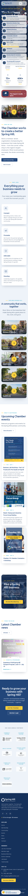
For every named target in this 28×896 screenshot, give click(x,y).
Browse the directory (12, 602)
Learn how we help (8, 160)
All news (5, 632)
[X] (6, 813)
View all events (7, 430)
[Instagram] (10, 813)
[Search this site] (20, 3)
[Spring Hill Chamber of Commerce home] (7, 3)
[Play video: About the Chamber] (14, 112)
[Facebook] (2, 813)
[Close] (25, 13)
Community (4, 830)
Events (3, 833)
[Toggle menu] (24, 3)
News (2, 836)
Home (3, 825)
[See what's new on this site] (24, 8)
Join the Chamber (13, 708)
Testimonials (4, 862)
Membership (4, 828)
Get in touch (6, 164)
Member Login (14, 713)
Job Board (4, 859)
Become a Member (8, 880)
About (3, 838)
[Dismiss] (19, 892)
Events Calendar (5, 856)
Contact (3, 841)
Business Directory (6, 854)
